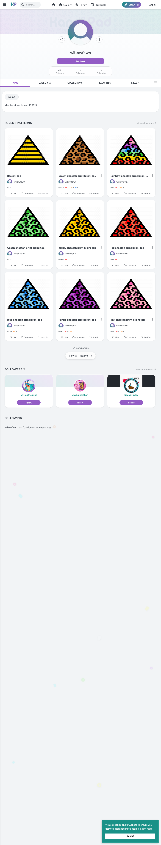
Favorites (105, 82)
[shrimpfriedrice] (28, 385)
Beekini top (14, 176)
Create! (133, 4)
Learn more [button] (146, 828)
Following (101, 71)
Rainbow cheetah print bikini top (129, 176)
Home (54, 4)
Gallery (67, 5)
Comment (28, 193)
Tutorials (101, 5)
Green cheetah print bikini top (25, 248)
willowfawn (19, 181)
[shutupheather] (80, 385)
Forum (83, 5)
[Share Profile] (61, 39)
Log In (151, 4)
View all (145, 123)
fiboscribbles (131, 395)
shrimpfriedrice (29, 395)
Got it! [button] (130, 836)
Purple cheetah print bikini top (77, 319)
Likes (135, 82)
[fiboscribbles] (131, 385)
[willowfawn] (9, 181)
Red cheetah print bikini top (127, 248)
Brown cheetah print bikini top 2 (77, 176)
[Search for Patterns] (22, 5)
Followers (80, 71)
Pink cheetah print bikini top (127, 319)
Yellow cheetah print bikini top (77, 248)
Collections (75, 82)
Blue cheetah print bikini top (24, 319)
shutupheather (80, 395)
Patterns (60, 71)
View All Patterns (79, 355)
